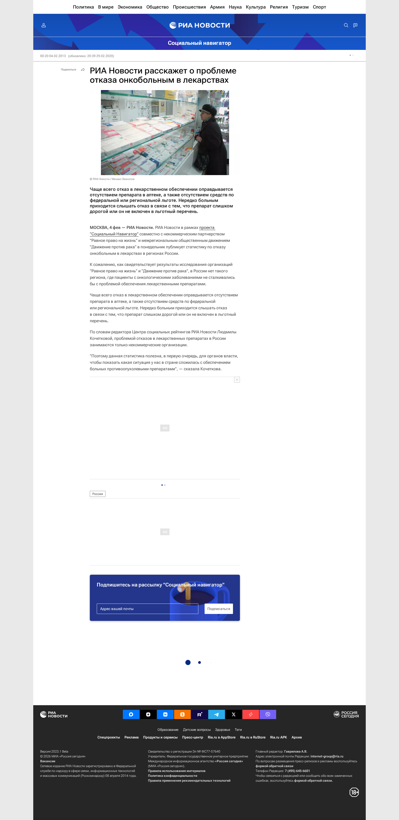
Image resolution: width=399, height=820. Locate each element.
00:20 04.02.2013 (53, 56)
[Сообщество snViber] (268, 714)
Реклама (131, 737)
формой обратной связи (274, 766)
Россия (97, 494)
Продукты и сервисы (160, 737)
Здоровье (222, 730)
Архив (297, 737)
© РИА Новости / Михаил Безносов (112, 179)
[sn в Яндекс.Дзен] (148, 714)
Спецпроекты (108, 737)
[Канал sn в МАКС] (131, 714)
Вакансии (47, 761)
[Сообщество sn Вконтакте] (165, 714)
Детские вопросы (197, 730)
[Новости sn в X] (233, 714)
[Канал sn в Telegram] (216, 714)
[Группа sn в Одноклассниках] (182, 714)
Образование (167, 730)
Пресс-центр (192, 737)
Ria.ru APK (278, 737)
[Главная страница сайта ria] (199, 25)
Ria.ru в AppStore (222, 737)
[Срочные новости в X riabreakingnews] (250, 714)
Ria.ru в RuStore (253, 737)
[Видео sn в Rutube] (199, 714)
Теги (238, 730)
